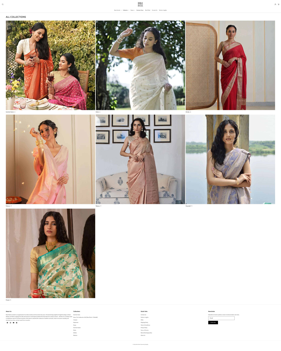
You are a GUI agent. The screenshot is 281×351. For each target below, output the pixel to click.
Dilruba (187, 112)
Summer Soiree (10, 112)
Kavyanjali (188, 206)
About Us (143, 335)
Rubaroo (8, 206)
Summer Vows (76, 314)
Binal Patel (138, 344)
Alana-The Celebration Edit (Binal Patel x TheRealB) (85, 317)
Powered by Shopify (144, 344)
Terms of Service (145, 330)
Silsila (97, 112)
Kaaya (74, 325)
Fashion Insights (145, 317)
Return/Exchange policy (146, 332)
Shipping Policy (144, 322)
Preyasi (8, 300)
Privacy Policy (144, 327)
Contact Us (143, 314)
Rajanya (98, 206)
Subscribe (213, 322)
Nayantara (75, 322)
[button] (2, 4)
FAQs (142, 319)
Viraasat (75, 319)
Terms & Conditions (145, 325)
